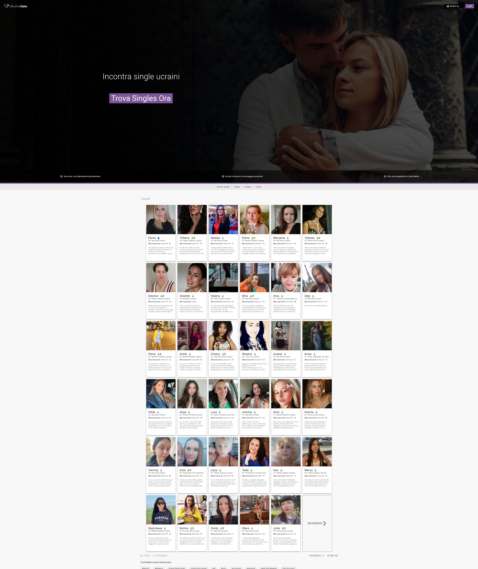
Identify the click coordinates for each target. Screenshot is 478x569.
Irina (182, 470)
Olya (307, 296)
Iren (275, 470)
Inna (276, 296)
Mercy (308, 470)
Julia (276, 528)
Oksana (247, 354)
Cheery (215, 354)
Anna (308, 354)
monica (247, 412)
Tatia (245, 470)
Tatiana (309, 238)
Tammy (153, 470)
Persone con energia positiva (315, 306)
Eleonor (153, 296)
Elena (152, 238)
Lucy (214, 412)
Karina (183, 528)
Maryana (279, 238)
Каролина (155, 528)
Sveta (183, 354)
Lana (214, 470)
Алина (277, 354)
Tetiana (184, 238)
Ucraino (248, 187)
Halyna (215, 296)
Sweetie (184, 296)
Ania (276, 412)
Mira (245, 296)
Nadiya (215, 238)
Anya (182, 412)
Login (469, 6)
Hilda (151, 412)
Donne (237, 187)
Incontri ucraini (223, 187)
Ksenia (309, 412)
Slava (245, 528)
